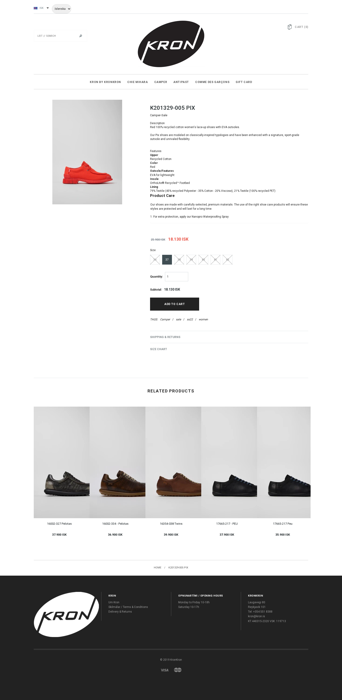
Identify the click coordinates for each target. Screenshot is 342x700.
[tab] (229, 135)
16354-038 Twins (171, 523)
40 (203, 259)
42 (227, 259)
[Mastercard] (178, 669)
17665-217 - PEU (227, 523)
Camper (165, 319)
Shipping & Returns (165, 337)
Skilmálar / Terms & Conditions (128, 607)
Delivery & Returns (120, 611)
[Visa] (164, 669)
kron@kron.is (256, 616)
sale (178, 319)
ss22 (190, 319)
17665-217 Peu (282, 523)
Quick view (54, 454)
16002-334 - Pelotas (115, 523)
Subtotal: (156, 289)
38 (179, 259)
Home (157, 567)
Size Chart (158, 349)
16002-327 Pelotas (59, 523)
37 (167, 259)
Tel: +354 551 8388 (260, 611)
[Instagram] (66, 614)
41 (215, 259)
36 (155, 259)
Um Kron (113, 602)
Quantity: (156, 276)
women (203, 319)
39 (191, 259)
